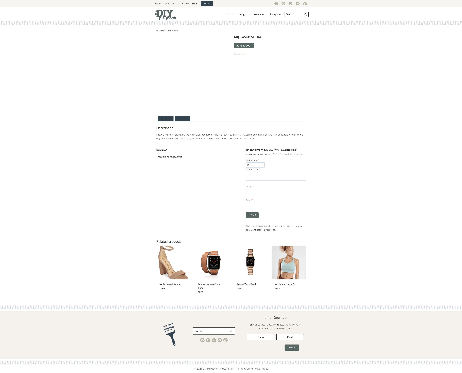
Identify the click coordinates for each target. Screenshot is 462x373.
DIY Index (167, 30)
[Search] (230, 331)
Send (292, 347)
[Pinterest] (283, 3)
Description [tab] (165, 118)
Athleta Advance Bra (286, 284)
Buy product (244, 45)
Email (249, 200)
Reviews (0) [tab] (182, 118)
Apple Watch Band (246, 284)
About (158, 3)
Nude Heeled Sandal (169, 284)
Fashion (244, 54)
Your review (253, 169)
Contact (169, 3)
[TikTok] (305, 3)
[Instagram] (290, 3)
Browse (207, 3)
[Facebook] (276, 3)
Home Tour (183, 3)
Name (249, 186)
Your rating (252, 159)
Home (159, 30)
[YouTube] (297, 3)
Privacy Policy (225, 368)
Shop (175, 30)
